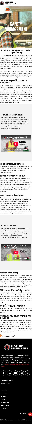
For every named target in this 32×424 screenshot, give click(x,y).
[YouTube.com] (16, 375)
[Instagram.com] (22, 375)
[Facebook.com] (4, 375)
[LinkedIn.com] (10, 375)
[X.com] (28, 375)
